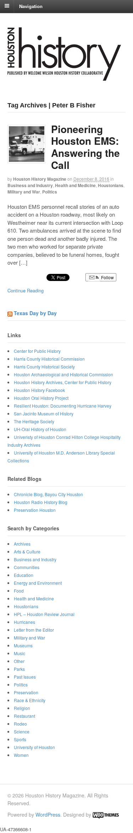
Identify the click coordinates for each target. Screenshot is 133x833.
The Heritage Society (34, 421)
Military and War (23, 192)
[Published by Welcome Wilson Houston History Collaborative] (64, 77)
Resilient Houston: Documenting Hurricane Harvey (62, 406)
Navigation (31, 5)
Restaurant (24, 716)
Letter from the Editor (34, 630)
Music (19, 653)
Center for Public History (37, 351)
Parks (19, 669)
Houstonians (110, 185)
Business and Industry (30, 185)
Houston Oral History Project (41, 398)
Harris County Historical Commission (49, 359)
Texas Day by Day (35, 313)
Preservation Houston (35, 510)
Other (19, 661)
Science (21, 731)
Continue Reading (25, 290)
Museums (23, 645)
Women (21, 755)
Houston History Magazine (39, 179)
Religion (22, 708)
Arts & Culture (27, 551)
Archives (22, 544)
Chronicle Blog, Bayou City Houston (48, 494)
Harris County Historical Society (44, 367)
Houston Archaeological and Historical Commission (63, 374)
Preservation (26, 692)
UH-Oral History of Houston (40, 429)
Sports (20, 739)
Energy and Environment (38, 583)
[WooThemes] (106, 814)
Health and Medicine (75, 185)
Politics (49, 192)
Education (23, 575)
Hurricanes (24, 622)
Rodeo (20, 724)
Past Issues (25, 677)
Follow (107, 277)
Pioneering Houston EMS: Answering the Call (85, 147)
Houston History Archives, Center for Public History (62, 382)
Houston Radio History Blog (40, 502)
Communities (26, 567)
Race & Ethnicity (29, 700)
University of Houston (34, 747)
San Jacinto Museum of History (43, 413)
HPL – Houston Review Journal (44, 614)
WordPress (47, 814)
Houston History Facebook (39, 390)
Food (19, 591)
